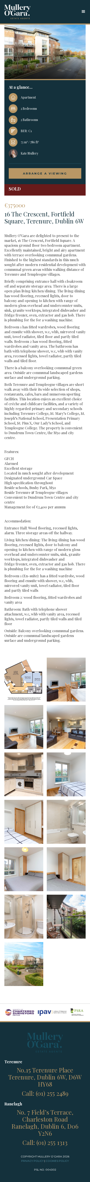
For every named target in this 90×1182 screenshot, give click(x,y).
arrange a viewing (45, 173)
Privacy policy (32, 1160)
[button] (83, 11)
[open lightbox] (23, 680)
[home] (17, 11)
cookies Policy (57, 1160)
